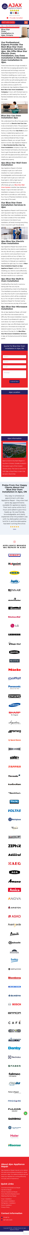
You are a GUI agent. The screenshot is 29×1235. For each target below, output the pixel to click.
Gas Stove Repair (6, 1189)
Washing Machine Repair (8, 1196)
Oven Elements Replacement (10, 1194)
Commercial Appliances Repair (10, 1187)
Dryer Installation (6, 1199)
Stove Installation (6, 1205)
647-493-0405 (7, 1220)
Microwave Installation (8, 1201)
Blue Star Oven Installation (13, 26)
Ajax (2, 26)
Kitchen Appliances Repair (9, 1192)
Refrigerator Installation (8, 1203)
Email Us (6, 1217)
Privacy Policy (5, 1207)
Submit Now (14, 381)
